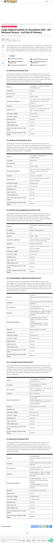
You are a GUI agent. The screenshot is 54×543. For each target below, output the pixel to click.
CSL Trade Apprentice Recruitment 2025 (18, 65)
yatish (7, 39)
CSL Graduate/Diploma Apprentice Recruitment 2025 (39, 62)
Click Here (32, 119)
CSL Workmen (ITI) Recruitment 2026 (40, 59)
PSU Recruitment (12, 26)
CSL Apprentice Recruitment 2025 (39, 65)
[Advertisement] (27, 12)
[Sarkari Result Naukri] (10, 1)
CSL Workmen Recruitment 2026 (16, 58)
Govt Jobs (4, 26)
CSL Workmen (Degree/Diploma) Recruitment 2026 (15, 62)
